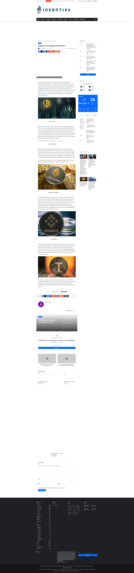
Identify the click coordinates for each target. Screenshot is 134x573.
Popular (81, 115)
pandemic (69, 514)
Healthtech (40, 534)
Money (46, 40)
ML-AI (39, 535)
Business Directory (76, 571)
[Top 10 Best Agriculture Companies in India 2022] (83, 127)
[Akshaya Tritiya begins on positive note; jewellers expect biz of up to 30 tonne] (83, 69)
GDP (38, 511)
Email (39, 483)
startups (77, 514)
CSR (40, 569)
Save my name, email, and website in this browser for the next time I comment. (52, 487)
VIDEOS (38, 548)
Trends (65, 19)
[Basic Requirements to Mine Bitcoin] (70, 377)
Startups (43, 19)
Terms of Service (53, 569)
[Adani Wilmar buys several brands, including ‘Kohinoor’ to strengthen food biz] (83, 63)
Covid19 (74, 507)
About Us (42, 569)
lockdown (69, 512)
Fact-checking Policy (92, 569)
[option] (56, 320)
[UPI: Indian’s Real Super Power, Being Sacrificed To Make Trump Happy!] (83, 179)
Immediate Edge (46, 126)
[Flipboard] (64, 292)
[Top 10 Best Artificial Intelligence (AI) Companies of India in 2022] (83, 121)
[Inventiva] (53, 10)
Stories (53, 19)
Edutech (39, 527)
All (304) (88, 74)
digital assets (65, 279)
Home (38, 19)
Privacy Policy (47, 569)
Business (48, 19)
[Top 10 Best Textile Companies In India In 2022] (83, 137)
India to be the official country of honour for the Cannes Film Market (91, 57)
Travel (39, 540)
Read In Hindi (82, 19)
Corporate (39, 506)
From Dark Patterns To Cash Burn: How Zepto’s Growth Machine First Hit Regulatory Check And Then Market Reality (91, 185)
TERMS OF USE (74, 569)
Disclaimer (67, 571)
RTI (37, 522)
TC (80, 514)
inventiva (78, 510)
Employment (75, 19)
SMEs (39, 514)
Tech (70, 19)
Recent (87, 115)
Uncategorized (39, 547)
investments (45, 92)
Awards (71, 571)
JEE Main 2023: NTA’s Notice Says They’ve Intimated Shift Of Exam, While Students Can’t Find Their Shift (91, 46)
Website (59, 483)
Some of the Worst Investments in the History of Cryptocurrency (57, 454)
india (72, 510)
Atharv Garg (42, 48)
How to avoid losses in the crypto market (42, 382)
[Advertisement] (67, 30)
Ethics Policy (56, 571)
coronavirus (77, 505)
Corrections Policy (62, 571)
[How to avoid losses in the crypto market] (44, 377)
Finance (39, 509)
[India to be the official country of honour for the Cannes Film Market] (83, 58)
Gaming (39, 532)
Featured (38, 519)
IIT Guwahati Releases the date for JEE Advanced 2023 (91, 52)
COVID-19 (69, 507)
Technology (40, 539)
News (77, 512)
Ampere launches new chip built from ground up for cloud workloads (90, 131)
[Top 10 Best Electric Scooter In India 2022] (83, 142)
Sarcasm (38, 524)
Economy (39, 508)
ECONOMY (78, 507)
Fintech (39, 529)
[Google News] (55, 292)
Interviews (60, 19)
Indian (75, 510)
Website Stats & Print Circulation (66, 569)
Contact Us (58, 569)
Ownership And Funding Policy (83, 569)
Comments (94, 115)
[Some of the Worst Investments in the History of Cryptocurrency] (57, 413)
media (73, 512)
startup (74, 514)
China (73, 505)
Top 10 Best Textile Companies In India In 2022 (90, 136)
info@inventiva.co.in (64, 561)
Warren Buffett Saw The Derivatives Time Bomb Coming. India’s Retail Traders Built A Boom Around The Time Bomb (92, 163)
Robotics (39, 537)
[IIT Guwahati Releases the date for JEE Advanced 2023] (83, 53)
